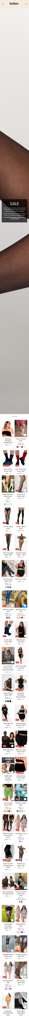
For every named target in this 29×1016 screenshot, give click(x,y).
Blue (20, 841)
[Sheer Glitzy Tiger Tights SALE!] (21, 1000)
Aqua (20, 811)
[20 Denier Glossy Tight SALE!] (21, 944)
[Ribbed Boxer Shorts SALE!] (21, 765)
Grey (6, 587)
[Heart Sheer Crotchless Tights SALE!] (8, 913)
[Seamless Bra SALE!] (21, 913)
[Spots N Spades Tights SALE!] (8, 542)
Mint (5, 504)
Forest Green (17, 811)
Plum (8, 701)
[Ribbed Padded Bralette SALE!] (21, 713)
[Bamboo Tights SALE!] (8, 599)
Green (10, 587)
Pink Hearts (20, 902)
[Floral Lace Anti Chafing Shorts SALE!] (8, 853)
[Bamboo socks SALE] (21, 599)
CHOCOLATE (22, 447)
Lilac (22, 841)
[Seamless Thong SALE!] (21, 823)
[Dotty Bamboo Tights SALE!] (8, 568)
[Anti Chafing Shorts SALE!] (8, 792)
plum (8, 587)
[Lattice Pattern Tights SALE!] (8, 682)
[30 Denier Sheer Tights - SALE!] (21, 542)
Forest (20, 447)
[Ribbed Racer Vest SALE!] (21, 629)
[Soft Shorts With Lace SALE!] (21, 655)
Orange (20, 617)
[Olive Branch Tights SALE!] (21, 853)
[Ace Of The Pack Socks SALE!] (21, 458)
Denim (22, 811)
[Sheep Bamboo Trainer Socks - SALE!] (8, 484)
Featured (14, 416)
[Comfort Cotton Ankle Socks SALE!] (21, 881)
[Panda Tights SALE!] (21, 516)
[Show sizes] (12, 435)
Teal (7, 617)
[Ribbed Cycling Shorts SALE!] (21, 739)
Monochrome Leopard (22, 902)
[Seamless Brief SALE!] (8, 970)
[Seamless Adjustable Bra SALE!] (8, 1000)
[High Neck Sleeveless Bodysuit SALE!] (21, 682)
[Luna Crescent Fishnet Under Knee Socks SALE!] (8, 655)
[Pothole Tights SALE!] (8, 516)
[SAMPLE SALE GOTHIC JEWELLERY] (8, 765)
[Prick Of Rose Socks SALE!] (8, 458)
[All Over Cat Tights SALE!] (21, 484)
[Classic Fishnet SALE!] (21, 428)
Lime (5, 811)
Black (10, 701)
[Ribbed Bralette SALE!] (8, 739)
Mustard (17, 617)
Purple (10, 989)
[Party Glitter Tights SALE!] (21, 970)
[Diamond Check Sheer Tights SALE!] (8, 823)
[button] (3, 4)
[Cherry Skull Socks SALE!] (8, 629)
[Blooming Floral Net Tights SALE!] (8, 881)
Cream (7, 504)
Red (22, 617)
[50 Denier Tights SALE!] (21, 792)
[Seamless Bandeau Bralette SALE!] (8, 428)
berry (17, 447)
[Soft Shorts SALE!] (21, 568)
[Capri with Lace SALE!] (8, 713)
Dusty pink (9, 504)
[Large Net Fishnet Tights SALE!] (8, 944)
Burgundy (22, 932)
